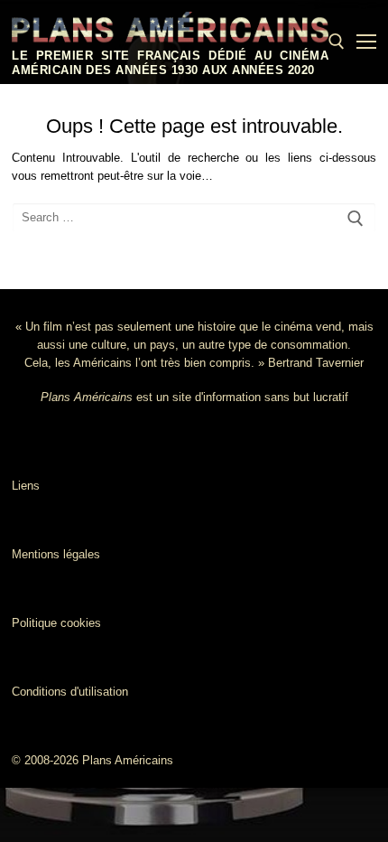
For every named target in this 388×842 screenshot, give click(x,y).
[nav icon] (366, 41)
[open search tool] (336, 41)
